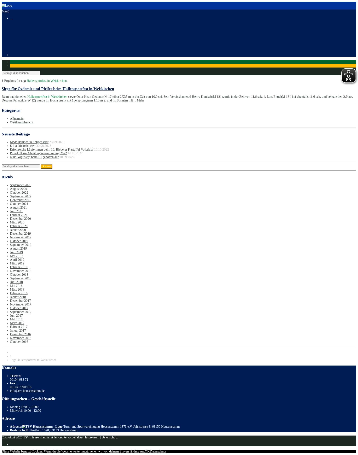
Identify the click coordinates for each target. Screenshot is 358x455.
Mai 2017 (16, 319)
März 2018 (17, 289)
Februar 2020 (19, 226)
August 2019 (18, 248)
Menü (5, 11)
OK (147, 451)
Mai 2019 (16, 256)
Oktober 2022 (19, 192)
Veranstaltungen (20, 33)
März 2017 (17, 323)
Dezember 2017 (20, 300)
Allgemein (17, 118)
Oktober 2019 (19, 241)
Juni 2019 (16, 252)
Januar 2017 (18, 330)
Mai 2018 (16, 285)
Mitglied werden (29, 47)
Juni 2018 (16, 282)
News (14, 29)
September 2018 (20, 278)
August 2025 (18, 189)
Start (13, 25)
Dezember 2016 (20, 334)
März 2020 (17, 222)
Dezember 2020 (20, 218)
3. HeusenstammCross (32, 36)
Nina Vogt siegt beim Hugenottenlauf (34, 157)
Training (15, 40)
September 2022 (20, 196)
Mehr (140, 100)
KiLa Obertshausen (22, 145)
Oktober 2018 (19, 274)
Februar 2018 (19, 293)
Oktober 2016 (19, 341)
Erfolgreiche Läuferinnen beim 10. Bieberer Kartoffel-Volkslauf (51, 149)
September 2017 (20, 312)
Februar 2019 (19, 267)
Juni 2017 (16, 315)
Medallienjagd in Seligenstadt (29, 142)
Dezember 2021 (20, 200)
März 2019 (17, 263)
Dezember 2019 (20, 233)
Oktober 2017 (19, 308)
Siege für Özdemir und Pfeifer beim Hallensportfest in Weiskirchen (58, 89)
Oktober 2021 (19, 203)
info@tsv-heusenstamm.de (27, 390)
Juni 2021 (16, 211)
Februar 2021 (19, 215)
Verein (14, 44)
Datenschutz (110, 437)
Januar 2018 (18, 297)
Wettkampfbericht (21, 122)
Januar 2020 (18, 230)
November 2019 (20, 237)
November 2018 (20, 271)
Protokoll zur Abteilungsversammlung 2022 (38, 153)
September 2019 (20, 244)
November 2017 (20, 304)
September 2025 (20, 185)
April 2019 (17, 259)
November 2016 (20, 338)
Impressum (92, 437)
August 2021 (18, 207)
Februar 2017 (19, 326)
